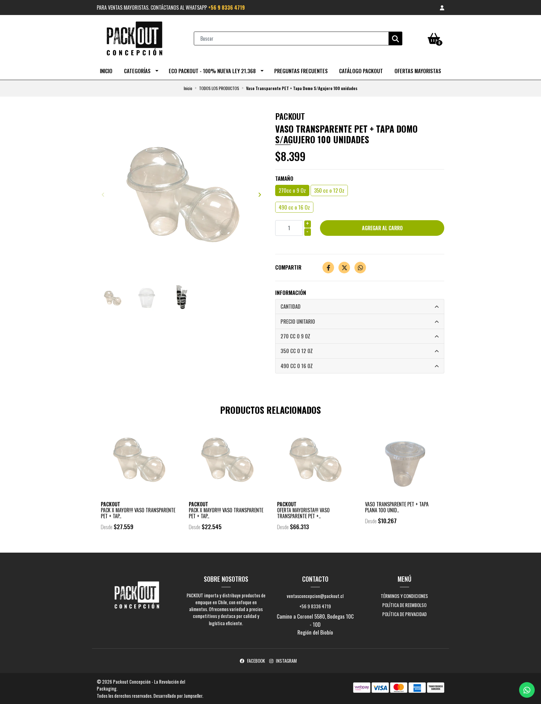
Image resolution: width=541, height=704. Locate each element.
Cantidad (291, 306)
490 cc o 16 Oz (294, 207)
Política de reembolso (404, 604)
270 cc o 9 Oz (295, 336)
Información (290, 292)
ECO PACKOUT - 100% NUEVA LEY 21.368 (212, 71)
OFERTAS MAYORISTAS (417, 71)
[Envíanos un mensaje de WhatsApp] (527, 690)
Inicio (106, 71)
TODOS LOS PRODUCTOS (219, 88)
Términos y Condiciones (404, 595)
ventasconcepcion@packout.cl (315, 595)
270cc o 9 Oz (292, 190)
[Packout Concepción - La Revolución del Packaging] (134, 38)
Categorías (137, 71)
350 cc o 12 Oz (329, 190)
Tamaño (284, 178)
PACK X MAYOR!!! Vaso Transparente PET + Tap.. (138, 513)
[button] (442, 7)
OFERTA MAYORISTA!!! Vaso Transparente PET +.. (303, 513)
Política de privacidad (404, 613)
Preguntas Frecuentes (301, 71)
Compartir (288, 267)
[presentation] (103, 194)
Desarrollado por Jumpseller (177, 695)
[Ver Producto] (138, 544)
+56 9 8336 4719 (226, 7)
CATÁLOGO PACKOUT (361, 71)
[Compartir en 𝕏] (344, 267)
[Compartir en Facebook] (328, 267)
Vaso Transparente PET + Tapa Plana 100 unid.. (397, 507)
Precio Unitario (298, 321)
